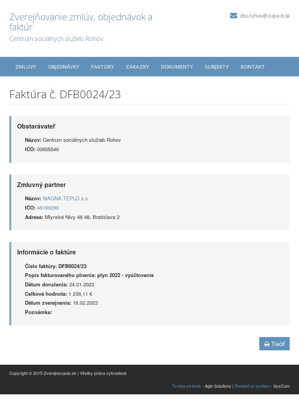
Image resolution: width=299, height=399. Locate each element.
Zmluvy (25, 66)
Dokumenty (177, 66)
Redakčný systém (252, 386)
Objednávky (63, 66)
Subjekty (217, 66)
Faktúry (102, 66)
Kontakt (253, 66)
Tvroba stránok (186, 386)
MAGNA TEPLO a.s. (66, 198)
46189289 (48, 207)
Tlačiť (278, 344)
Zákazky (137, 66)
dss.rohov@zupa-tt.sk (265, 15)
